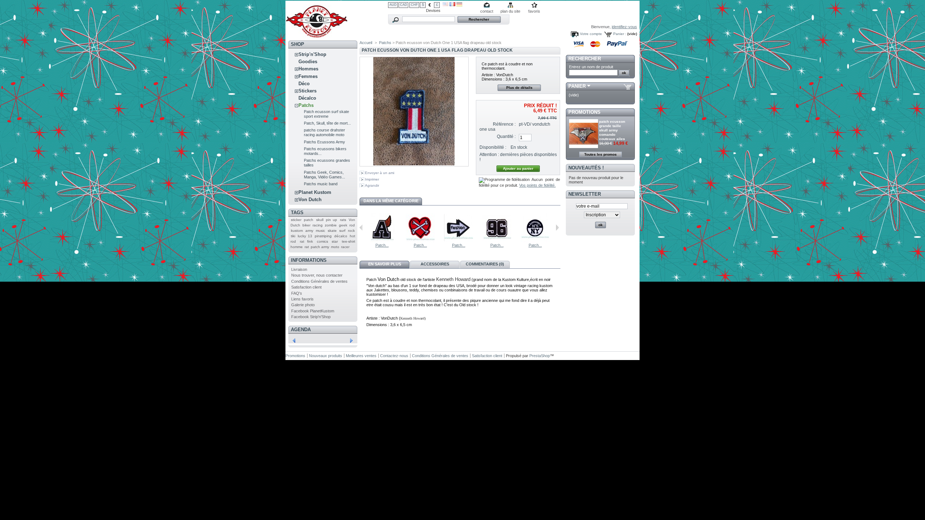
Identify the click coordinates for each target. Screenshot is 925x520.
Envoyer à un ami (379, 173)
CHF (414, 4)
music (320, 231)
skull (319, 220)
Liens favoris (302, 299)
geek (343, 225)
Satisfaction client (306, 287)
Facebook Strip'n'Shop (311, 317)
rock (351, 231)
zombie (331, 225)
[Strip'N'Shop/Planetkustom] (316, 35)
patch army (320, 247)
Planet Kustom (314, 192)
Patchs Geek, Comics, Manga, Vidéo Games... (324, 174)
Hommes (308, 69)
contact (486, 11)
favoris (534, 11)
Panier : (619, 34)
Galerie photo (303, 305)
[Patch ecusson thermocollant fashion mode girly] (458, 241)
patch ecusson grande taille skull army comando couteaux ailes (612, 130)
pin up (331, 220)
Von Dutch (310, 199)
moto (335, 247)
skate (332, 231)
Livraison (299, 269)
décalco (340, 236)
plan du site (510, 11)
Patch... (382, 245)
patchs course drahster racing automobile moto (324, 132)
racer (345, 247)
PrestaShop (539, 356)
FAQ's (296, 293)
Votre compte (591, 34)
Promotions (584, 112)
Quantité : (506, 136)
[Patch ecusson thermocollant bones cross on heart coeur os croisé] (420, 241)
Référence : (504, 124)
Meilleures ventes (361, 356)
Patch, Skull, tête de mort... (327, 123)
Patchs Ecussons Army (324, 142)
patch (308, 220)
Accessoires (435, 264)
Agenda (301, 329)
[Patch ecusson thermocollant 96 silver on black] (496, 241)
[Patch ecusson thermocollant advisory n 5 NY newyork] (535, 241)
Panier (577, 86)
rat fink (306, 241)
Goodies (307, 61)
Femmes (308, 76)
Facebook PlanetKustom (312, 311)
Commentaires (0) (485, 264)
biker (306, 225)
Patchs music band (320, 184)
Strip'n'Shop (312, 54)
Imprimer (372, 179)
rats (343, 220)
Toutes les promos (600, 154)
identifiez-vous (624, 27)
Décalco (307, 98)
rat (307, 247)
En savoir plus (384, 264)
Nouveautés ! (586, 167)
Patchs (306, 105)
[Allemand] (459, 5)
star (335, 241)
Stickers (307, 91)
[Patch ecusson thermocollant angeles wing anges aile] (381, 241)
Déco (304, 83)
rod (352, 225)
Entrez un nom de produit (591, 67)
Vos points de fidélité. (537, 185)
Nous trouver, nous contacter (317, 275)
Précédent (361, 227)
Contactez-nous (394, 356)
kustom (297, 231)
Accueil (366, 42)
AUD (393, 4)
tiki (293, 236)
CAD (403, 4)
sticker (296, 220)
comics (322, 241)
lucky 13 (305, 236)
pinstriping (323, 236)
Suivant (557, 227)
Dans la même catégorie (390, 201)
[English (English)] (445, 5)
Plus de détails (519, 88)
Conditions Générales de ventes (319, 281)
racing (318, 225)
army (309, 231)
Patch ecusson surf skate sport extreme (326, 113)
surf (342, 231)
